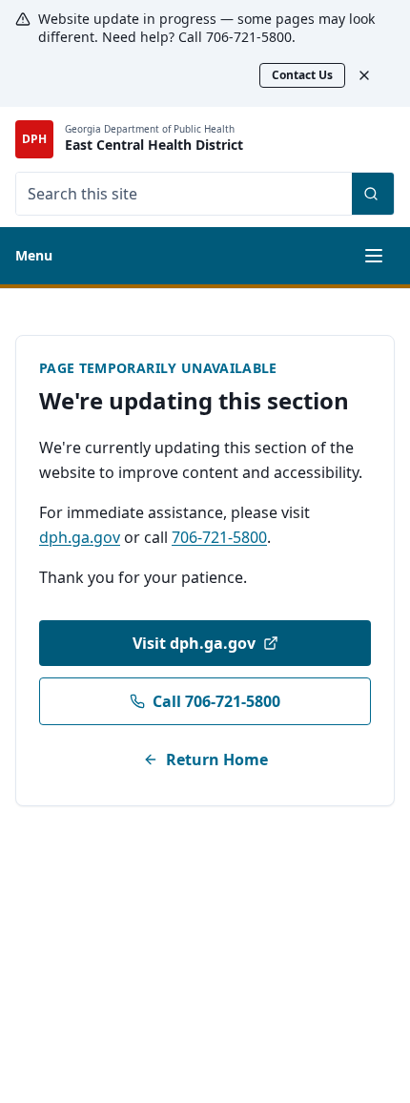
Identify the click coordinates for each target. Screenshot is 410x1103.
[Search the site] (373, 194)
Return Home (217, 759)
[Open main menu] (374, 256)
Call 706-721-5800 (216, 701)
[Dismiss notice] (374, 75)
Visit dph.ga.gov (194, 643)
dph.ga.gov (79, 537)
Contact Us (302, 75)
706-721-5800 (219, 537)
